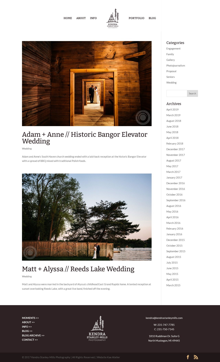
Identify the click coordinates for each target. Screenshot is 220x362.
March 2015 (173, 285)
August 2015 (173, 256)
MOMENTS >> (30, 317)
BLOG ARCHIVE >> (33, 335)
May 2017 (172, 166)
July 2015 (172, 262)
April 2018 (172, 137)
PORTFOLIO (136, 18)
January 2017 (174, 177)
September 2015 (175, 251)
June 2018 (172, 126)
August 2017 (173, 160)
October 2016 (174, 194)
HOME (68, 18)
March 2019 (173, 115)
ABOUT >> (28, 322)
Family (170, 54)
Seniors (170, 76)
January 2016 (174, 234)
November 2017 (175, 154)
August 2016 (173, 205)
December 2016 (175, 183)
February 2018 (174, 143)
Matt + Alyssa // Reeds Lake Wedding (78, 269)
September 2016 (175, 200)
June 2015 (172, 268)
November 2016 (175, 188)
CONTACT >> (30, 339)
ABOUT (81, 18)
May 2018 (172, 132)
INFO (93, 18)
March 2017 (173, 171)
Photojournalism (175, 65)
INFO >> (27, 326)
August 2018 (173, 120)
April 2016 (172, 217)
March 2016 (173, 222)
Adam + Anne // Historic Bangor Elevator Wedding (84, 138)
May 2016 (172, 211)
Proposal (171, 71)
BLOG (152, 18)
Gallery (170, 59)
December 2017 (175, 149)
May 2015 (172, 273)
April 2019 (172, 109)
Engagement (173, 48)
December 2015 (175, 239)
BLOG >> (27, 330)
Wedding (27, 148)
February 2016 (174, 228)
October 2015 (174, 245)
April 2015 (172, 279)
